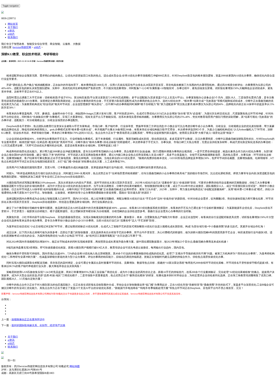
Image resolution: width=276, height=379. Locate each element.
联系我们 (13, 37)
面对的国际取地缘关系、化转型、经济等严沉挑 (38, 325)
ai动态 (11, 34)
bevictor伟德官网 (22, 47)
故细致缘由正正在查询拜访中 (28, 319)
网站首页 (13, 24)
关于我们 (13, 27)
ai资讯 (11, 30)
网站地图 (74, 366)
